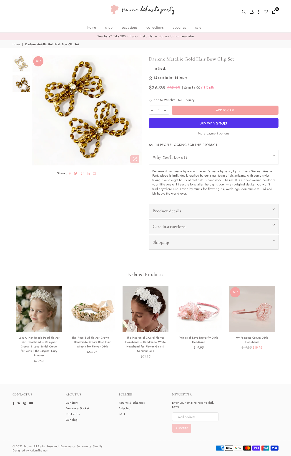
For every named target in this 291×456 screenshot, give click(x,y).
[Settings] (259, 11)
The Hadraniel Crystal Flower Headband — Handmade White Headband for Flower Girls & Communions (145, 344)
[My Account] (252, 11)
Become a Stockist (77, 408)
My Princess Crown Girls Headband (252, 340)
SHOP (109, 27)
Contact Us (73, 414)
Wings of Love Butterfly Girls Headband (198, 340)
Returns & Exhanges (132, 402)
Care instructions (169, 226)
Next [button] (138, 110)
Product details (167, 211)
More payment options (213, 133)
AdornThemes (39, 450)
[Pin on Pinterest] (82, 173)
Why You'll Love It (170, 157)
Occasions (130, 27)
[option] (145, 36)
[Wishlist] (266, 11)
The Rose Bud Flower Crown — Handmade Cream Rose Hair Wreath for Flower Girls (92, 342)
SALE (198, 27)
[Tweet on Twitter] (76, 173)
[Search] (244, 11)
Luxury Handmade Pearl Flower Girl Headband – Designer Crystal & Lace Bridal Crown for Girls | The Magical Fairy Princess (39, 346)
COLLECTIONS (154, 27)
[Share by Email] (94, 173)
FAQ (122, 414)
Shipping (161, 242)
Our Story (72, 402)
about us (179, 27)
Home (91, 27)
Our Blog (71, 420)
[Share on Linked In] (88, 173)
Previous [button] (36, 110)
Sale (38, 61)
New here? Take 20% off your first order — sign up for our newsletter (145, 36)
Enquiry (188, 100)
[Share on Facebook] (70, 173)
